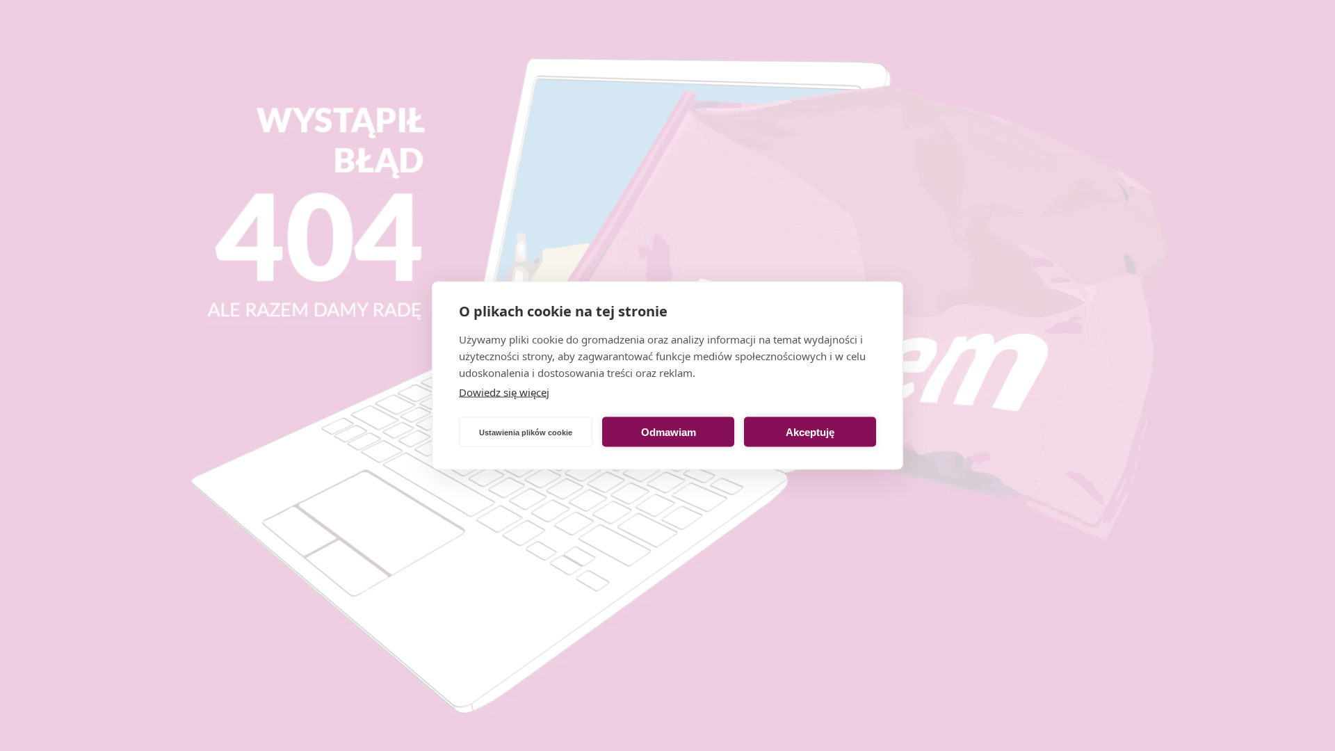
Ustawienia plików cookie (525, 432)
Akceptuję (810, 431)
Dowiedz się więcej (504, 392)
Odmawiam (668, 431)
